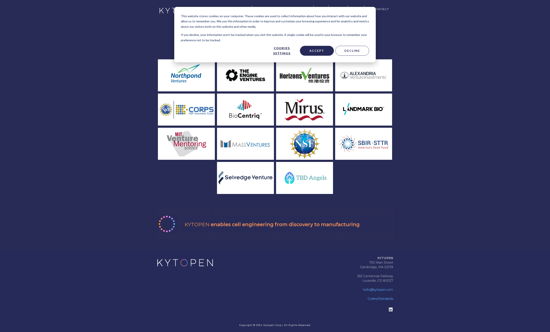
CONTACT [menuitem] (380, 9)
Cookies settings (282, 50)
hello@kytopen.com (378, 290)
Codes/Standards (380, 299)
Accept (316, 50)
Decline (352, 50)
